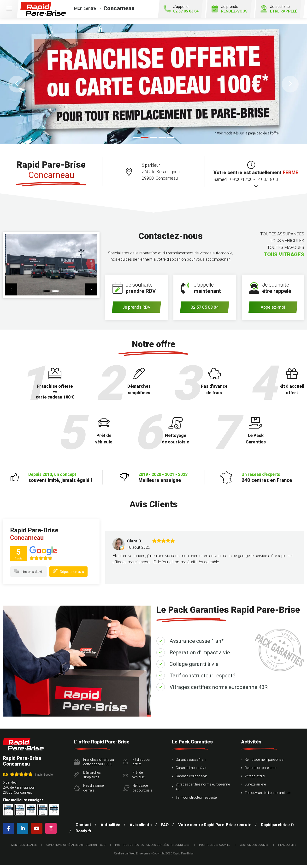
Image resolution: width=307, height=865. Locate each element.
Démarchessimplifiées (92, 775)
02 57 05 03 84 (204, 307)
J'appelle (186, 8)
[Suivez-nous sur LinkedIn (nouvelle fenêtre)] (23, 828)
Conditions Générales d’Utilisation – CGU (76, 845)
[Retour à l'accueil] (23, 744)
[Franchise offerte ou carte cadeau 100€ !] (153, 84)
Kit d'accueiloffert (141, 762)
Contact (83, 824)
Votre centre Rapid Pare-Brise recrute (214, 824)
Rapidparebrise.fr (277, 824)
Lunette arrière (255, 784)
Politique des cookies (214, 845)
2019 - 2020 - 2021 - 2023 (163, 477)
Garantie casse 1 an (191, 759)
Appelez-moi (273, 307)
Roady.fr (84, 830)
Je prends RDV (136, 307)
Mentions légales (24, 845)
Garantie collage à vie (191, 776)
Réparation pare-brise (261, 768)
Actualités (110, 824)
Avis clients (141, 824)
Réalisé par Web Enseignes (132, 853)
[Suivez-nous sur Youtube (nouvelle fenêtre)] (37, 828)
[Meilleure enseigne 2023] (54, 810)
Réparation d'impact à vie (200, 653)
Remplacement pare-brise (264, 759)
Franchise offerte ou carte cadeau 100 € (98, 762)
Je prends (234, 8)
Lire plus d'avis (32, 572)
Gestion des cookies (254, 845)
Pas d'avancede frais (93, 788)
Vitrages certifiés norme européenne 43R (219, 687)
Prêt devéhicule (138, 775)
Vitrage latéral (255, 776)
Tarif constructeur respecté (202, 676)
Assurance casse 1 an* (197, 641)
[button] (16, 84)
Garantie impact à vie (191, 768)
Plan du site (287, 845)
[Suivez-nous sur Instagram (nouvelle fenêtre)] (52, 828)
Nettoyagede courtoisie (142, 788)
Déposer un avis (72, 572)
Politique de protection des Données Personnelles (152, 845)
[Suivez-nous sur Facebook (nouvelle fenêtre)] (9, 828)
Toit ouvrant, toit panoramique (267, 793)
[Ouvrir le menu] (9, 9)
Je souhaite (283, 8)
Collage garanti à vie (194, 664)
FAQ (165, 824)
